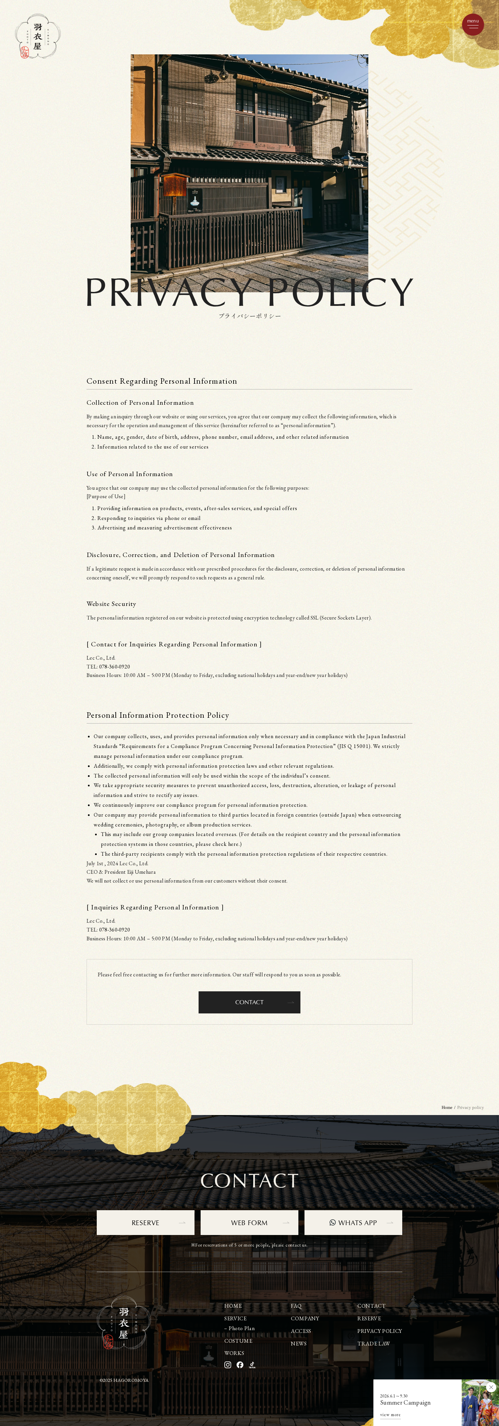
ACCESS (301, 1331)
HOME (233, 1305)
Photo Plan (242, 1328)
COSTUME (238, 1340)
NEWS (299, 1343)
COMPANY (305, 1318)
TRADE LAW (373, 1343)
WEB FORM (249, 1222)
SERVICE (235, 1318)
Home (447, 1107)
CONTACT (249, 1002)
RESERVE (489, 856)
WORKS (234, 1353)
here (233, 844)
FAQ (296, 1305)
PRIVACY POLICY (379, 1331)
